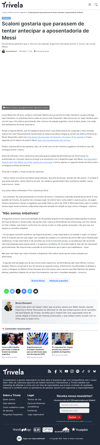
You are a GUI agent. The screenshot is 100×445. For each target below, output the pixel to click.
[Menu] (90, 4)
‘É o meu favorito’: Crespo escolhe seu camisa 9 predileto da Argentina (62, 349)
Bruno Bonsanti (23, 303)
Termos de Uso (34, 399)
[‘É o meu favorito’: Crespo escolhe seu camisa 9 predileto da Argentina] (62, 339)
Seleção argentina (59, 280)
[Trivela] (12, 5)
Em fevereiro (55, 137)
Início (5, 12)
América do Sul (13, 12)
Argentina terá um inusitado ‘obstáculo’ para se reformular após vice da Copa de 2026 (37, 350)
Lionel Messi (39, 280)
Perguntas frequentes (13, 414)
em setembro (79, 137)
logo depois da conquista (38, 137)
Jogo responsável (35, 414)
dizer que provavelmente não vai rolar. (53, 140)
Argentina (23, 12)
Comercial (32, 410)
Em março (66, 137)
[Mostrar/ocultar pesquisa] (96, 5)
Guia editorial (9, 403)
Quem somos (9, 399)
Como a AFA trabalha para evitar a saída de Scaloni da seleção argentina (10, 350)
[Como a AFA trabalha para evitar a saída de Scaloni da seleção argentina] (12, 339)
